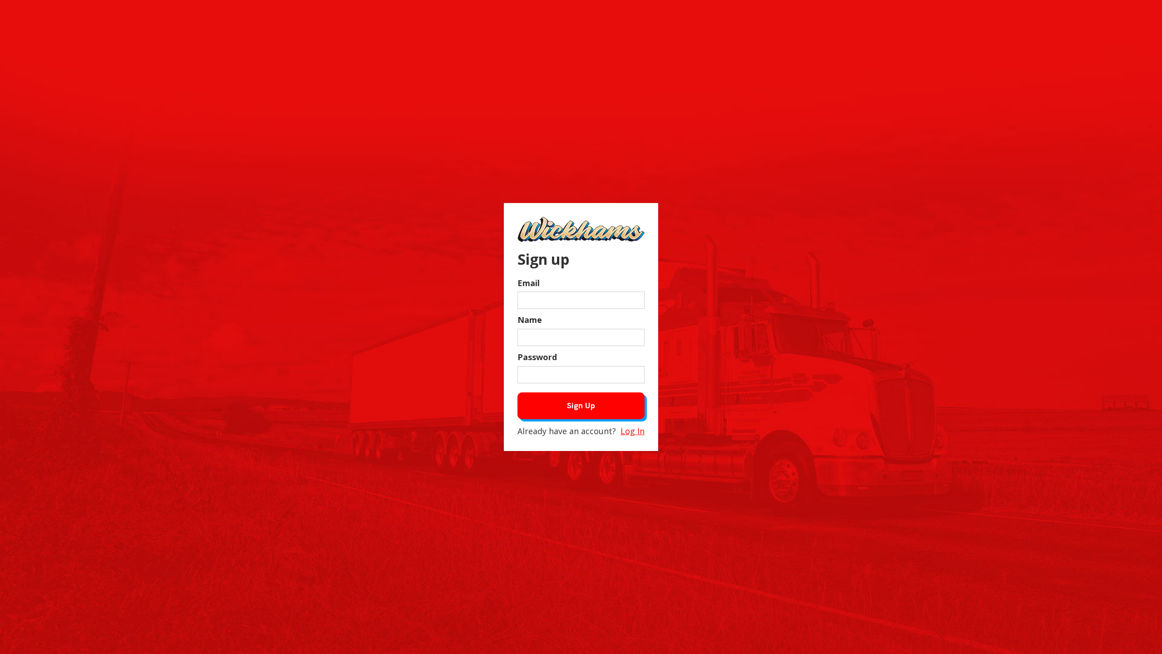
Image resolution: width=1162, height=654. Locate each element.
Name (529, 319)
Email (528, 282)
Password (537, 357)
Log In (632, 431)
